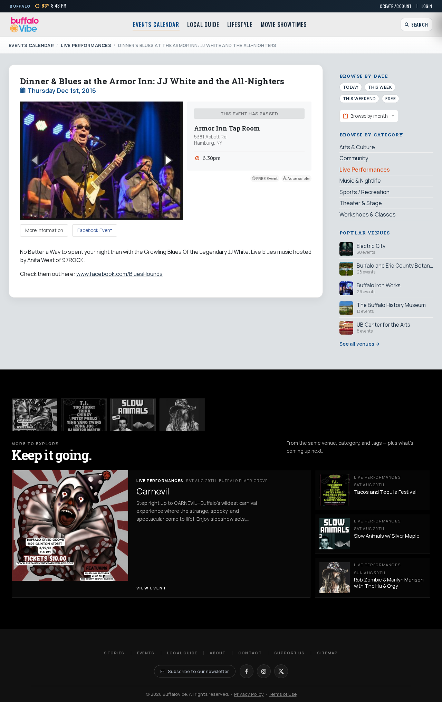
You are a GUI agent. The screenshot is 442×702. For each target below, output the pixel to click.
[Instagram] (264, 671)
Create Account (396, 6)
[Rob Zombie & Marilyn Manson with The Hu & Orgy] (182, 414)
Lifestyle (239, 24)
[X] (281, 671)
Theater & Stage (360, 203)
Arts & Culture (357, 147)
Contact (250, 652)
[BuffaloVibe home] (24, 24)
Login (427, 6)
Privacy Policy (249, 694)
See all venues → (359, 343)
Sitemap (327, 652)
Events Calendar (156, 24)
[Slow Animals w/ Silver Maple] (133, 414)
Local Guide (203, 24)
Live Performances (86, 45)
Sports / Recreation (364, 192)
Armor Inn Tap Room (227, 128)
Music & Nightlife (360, 180)
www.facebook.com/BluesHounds (119, 274)
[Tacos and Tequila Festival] (84, 414)
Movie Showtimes (284, 24)
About (218, 652)
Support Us (289, 652)
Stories (114, 652)
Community (353, 158)
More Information (44, 230)
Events (146, 652)
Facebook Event (94, 230)
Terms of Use (283, 694)
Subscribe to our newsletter (198, 671)
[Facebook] (246, 671)
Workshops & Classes (367, 214)
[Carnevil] (34, 414)
